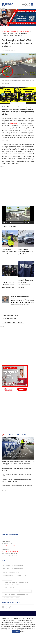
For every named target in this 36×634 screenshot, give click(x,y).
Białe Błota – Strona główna (13, 568)
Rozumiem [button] (16, 631)
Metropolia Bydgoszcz (11, 598)
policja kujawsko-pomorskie (13, 322)
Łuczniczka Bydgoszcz (10, 591)
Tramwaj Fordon (9, 594)
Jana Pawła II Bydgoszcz (11, 315)
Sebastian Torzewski (20, 297)
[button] (18, 215)
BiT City (27, 591)
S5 (22, 591)
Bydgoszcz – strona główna (13, 565)
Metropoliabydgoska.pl (10, 31)
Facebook (3, 607)
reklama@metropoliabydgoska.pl (10, 551)
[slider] (17, 222)
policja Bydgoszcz (9, 319)
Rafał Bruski (7, 579)
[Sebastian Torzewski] (5, 299)
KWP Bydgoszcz (22, 594)
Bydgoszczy (14, 123)
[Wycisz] (29, 222)
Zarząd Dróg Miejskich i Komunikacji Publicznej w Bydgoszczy (15, 583)
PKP (25, 575)
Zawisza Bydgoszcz (9, 587)
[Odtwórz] (4, 222)
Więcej (22, 631)
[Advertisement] (18, 185)
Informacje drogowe (24, 4)
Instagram (10, 607)
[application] (18, 215)
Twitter (6, 607)
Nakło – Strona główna (11, 572)
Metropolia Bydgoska (7, 4)
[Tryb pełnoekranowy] (32, 222)
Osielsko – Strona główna (12, 575)
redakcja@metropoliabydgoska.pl (10, 545)
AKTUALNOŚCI (24, 31)
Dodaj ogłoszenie (10, 614)
